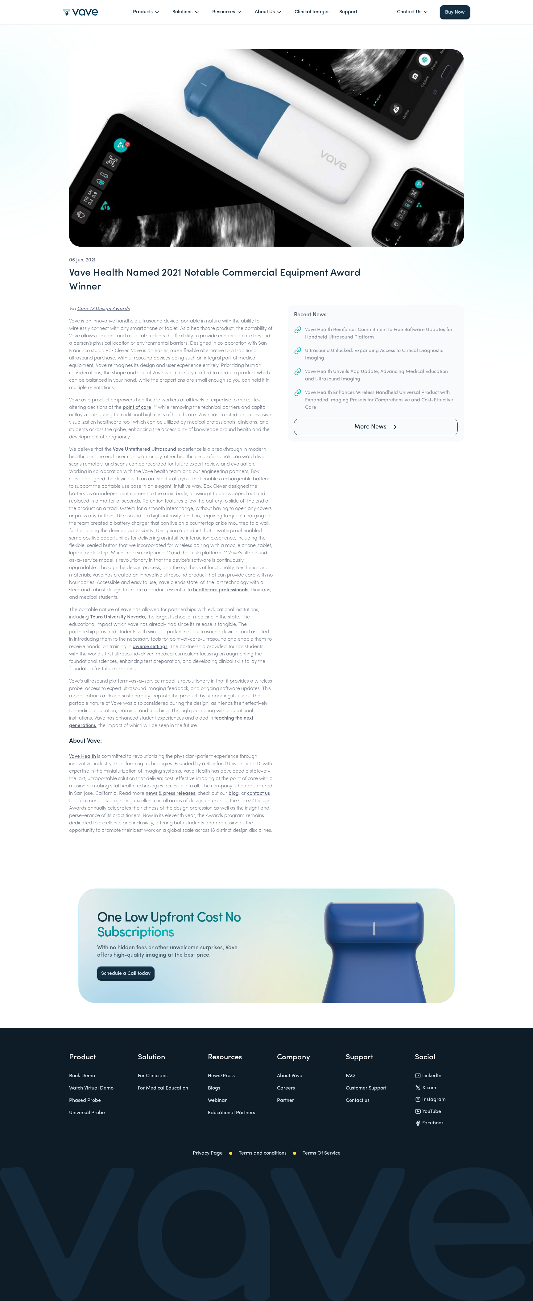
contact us (258, 793)
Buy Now (455, 12)
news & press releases (170, 793)
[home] (80, 12)
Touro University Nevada (117, 617)
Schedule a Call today (126, 973)
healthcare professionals (220, 590)
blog (234, 793)
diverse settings (150, 646)
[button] (147, 12)
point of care (137, 407)
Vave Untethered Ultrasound (144, 449)
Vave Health (82, 756)
